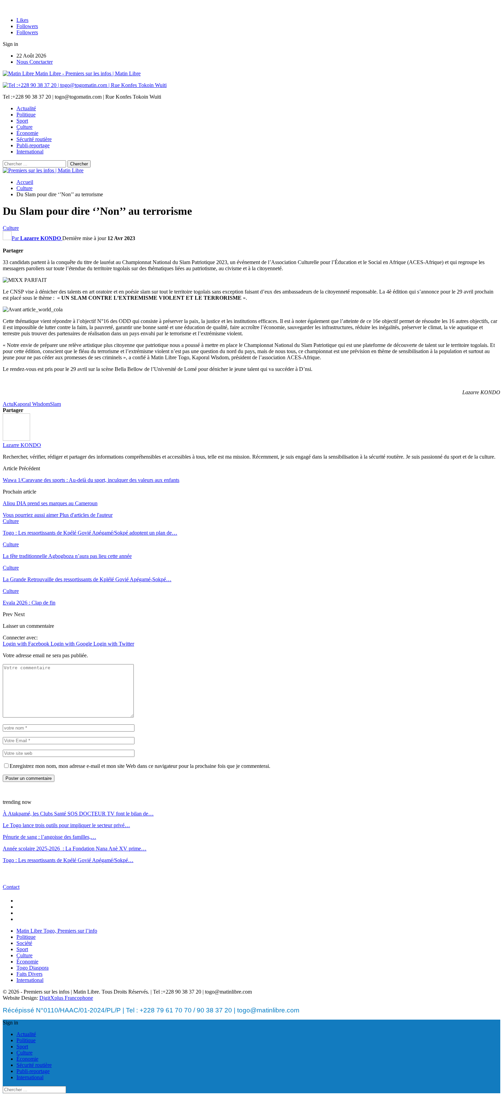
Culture (24, 127)
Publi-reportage (33, 145)
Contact (11, 887)
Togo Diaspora (32, 968)
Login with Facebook (27, 644)
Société (24, 943)
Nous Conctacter (34, 62)
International (29, 151)
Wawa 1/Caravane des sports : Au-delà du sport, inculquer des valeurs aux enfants (91, 480)
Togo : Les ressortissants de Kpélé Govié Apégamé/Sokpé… (68, 860)
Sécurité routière (34, 139)
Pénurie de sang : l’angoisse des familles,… (49, 837)
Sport (22, 121)
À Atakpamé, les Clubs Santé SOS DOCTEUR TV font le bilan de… (78, 814)
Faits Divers (29, 974)
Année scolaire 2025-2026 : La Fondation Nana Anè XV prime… (74, 848)
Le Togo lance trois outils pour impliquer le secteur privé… (66, 825)
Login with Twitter (113, 644)
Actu (8, 404)
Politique (26, 114)
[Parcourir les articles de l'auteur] (16, 439)
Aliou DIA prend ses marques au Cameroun (50, 503)
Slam (55, 404)
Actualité (26, 108)
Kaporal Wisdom (31, 404)
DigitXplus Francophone (66, 998)
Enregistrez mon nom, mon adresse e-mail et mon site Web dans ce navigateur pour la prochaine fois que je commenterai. (140, 766)
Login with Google (72, 644)
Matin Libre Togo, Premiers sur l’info (56, 931)
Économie (27, 133)
